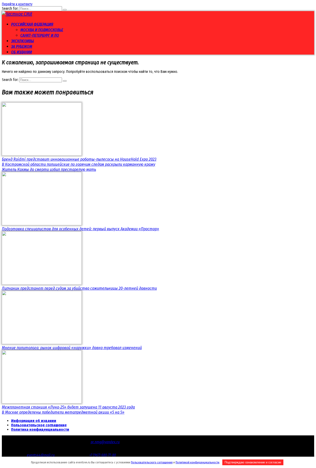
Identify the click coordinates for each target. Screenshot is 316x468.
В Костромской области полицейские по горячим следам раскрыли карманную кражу (78, 164)
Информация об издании (33, 420)
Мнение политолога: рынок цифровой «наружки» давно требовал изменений (72, 347)
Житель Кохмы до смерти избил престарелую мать (49, 169)
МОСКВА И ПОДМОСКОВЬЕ (41, 30)
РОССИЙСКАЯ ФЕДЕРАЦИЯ (32, 24)
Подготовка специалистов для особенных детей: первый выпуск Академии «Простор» (80, 228)
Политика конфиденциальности (40, 429)
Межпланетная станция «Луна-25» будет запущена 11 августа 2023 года (68, 407)
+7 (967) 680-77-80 (102, 455)
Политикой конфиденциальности (197, 462)
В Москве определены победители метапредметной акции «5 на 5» (63, 412)
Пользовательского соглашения (152, 462)
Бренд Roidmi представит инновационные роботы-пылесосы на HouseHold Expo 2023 (79, 159)
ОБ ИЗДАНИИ (21, 52)
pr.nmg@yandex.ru (105, 442)
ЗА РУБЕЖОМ (21, 46)
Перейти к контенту (17, 4)
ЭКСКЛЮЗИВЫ (22, 41)
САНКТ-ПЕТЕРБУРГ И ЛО (39, 35)
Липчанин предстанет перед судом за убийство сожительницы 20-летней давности (79, 288)
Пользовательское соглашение (39, 425)
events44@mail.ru (41, 455)
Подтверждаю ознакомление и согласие (253, 462)
